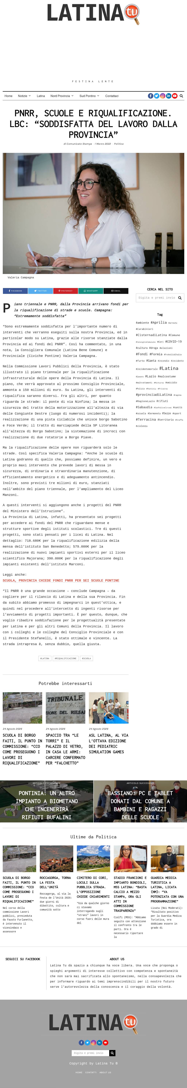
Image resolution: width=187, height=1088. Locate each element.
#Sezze (166, 413)
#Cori (160, 341)
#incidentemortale (147, 369)
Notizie (22, 96)
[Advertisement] (93, 52)
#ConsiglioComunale (146, 342)
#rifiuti (162, 401)
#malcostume (167, 376)
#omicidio (171, 382)
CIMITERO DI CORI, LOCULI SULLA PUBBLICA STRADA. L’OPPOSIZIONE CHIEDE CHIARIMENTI (93, 887)
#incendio (163, 360)
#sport (177, 413)
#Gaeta (151, 360)
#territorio (166, 419)
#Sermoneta (154, 413)
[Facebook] (150, 96)
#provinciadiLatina (154, 394)
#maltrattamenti (144, 383)
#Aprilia (159, 322)
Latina (41, 96)
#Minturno (159, 383)
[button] (179, 298)
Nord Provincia (60, 96)
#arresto (172, 323)
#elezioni (166, 347)
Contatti (91, 1072)
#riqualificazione (66, 658)
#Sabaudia (144, 407)
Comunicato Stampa (79, 143)
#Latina (44, 658)
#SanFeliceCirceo (162, 408)
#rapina (177, 395)
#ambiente (142, 322)
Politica (118, 143)
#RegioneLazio (145, 401)
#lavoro (140, 377)
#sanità (177, 407)
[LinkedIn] (168, 96)
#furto (140, 360)
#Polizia (140, 389)
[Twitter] (156, 96)
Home (8, 96)
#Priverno (163, 389)
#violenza (141, 426)
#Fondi (142, 354)
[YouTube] (175, 96)
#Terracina (146, 419)
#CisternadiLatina (151, 335)
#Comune (174, 335)
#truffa (179, 420)
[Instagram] (162, 96)
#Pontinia (151, 389)
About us (105, 1072)
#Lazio (150, 376)
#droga (153, 347)
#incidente (177, 360)
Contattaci (112, 96)
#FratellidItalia (173, 354)
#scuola (86, 658)
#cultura (142, 347)
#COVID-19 (173, 341)
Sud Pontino (88, 96)
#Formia (156, 354)
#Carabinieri (144, 328)
